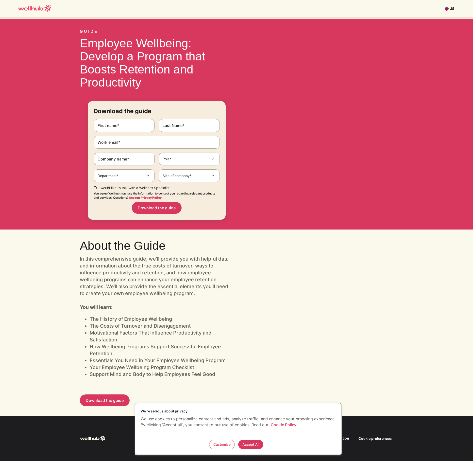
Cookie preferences (375, 438)
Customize (222, 444)
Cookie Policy (283, 424)
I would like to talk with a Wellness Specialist (134, 188)
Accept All (250, 444)
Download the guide (157, 207)
